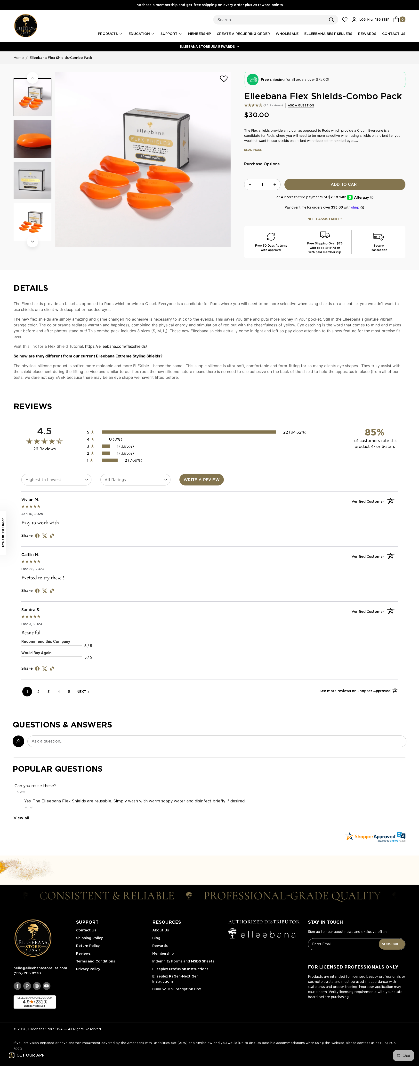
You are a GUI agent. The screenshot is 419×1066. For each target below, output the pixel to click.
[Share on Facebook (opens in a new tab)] (37, 535)
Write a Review (202, 479)
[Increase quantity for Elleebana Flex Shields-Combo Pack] (274, 184)
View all (21, 818)
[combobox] (275, 19)
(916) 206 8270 (27, 973)
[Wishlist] (224, 79)
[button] (209, 46)
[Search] (331, 20)
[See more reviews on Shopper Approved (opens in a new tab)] (52, 535)
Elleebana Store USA (45, 1029)
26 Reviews (273, 105)
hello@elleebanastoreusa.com (40, 968)
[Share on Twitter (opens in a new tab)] (44, 535)
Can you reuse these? (35, 785)
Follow (20, 792)
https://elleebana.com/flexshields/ (116, 346)
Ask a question (301, 105)
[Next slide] (32, 241)
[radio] (209, 432)
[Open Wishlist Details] (344, 19)
